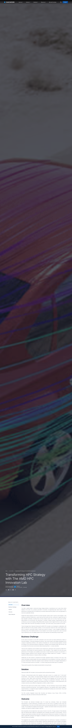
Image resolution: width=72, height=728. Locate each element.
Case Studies (11, 570)
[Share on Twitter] (11, 590)
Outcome (10, 611)
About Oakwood (12, 614)
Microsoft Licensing (52, 2)
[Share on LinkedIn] (13, 590)
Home (6, 570)
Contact (65, 2)
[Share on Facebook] (9, 590)
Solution (10, 609)
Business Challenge (12, 607)
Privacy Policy (48, 726)
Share (6, 589)
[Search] (60, 2)
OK (58, 726)
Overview (10, 604)
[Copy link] (15, 590)
